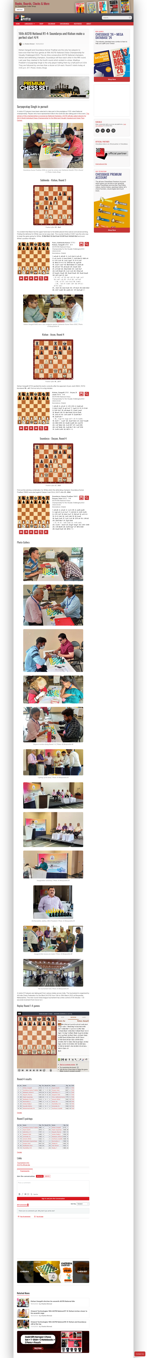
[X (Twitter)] (98, 131)
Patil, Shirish (55, 1145)
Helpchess (78, 24)
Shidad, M (54, 1143)
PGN (73, 1088)
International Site (101, 164)
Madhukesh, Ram (27, 1145)
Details (19, 1113)
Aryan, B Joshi (55, 1088)
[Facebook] (108, 131)
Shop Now (112, 79)
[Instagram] (113, 131)
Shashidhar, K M (56, 1104)
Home (18, 24)
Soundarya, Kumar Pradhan (30, 1090)
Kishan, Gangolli (27, 1088)
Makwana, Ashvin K (28, 1092)
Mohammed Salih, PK (29, 1108)
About (88, 24)
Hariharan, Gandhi (57, 1108)
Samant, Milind (56, 1099)
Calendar (51, 24)
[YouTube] (103, 131)
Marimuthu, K (26, 1101)
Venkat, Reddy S (27, 1104)
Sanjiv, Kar (55, 1101)
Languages (29, 24)
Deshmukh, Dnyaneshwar (30, 1141)
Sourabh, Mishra (27, 1106)
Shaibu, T (54, 1148)
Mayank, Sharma (27, 1094)
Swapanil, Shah (56, 1094)
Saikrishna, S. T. (56, 1092)
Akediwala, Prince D (28, 1099)
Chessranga (64, 24)
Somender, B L (56, 1106)
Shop (41, 24)
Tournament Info (23, 1163)
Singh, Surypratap (28, 1097)
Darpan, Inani (56, 1090)
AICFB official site (23, 1165)
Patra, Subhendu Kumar (58, 1097)
